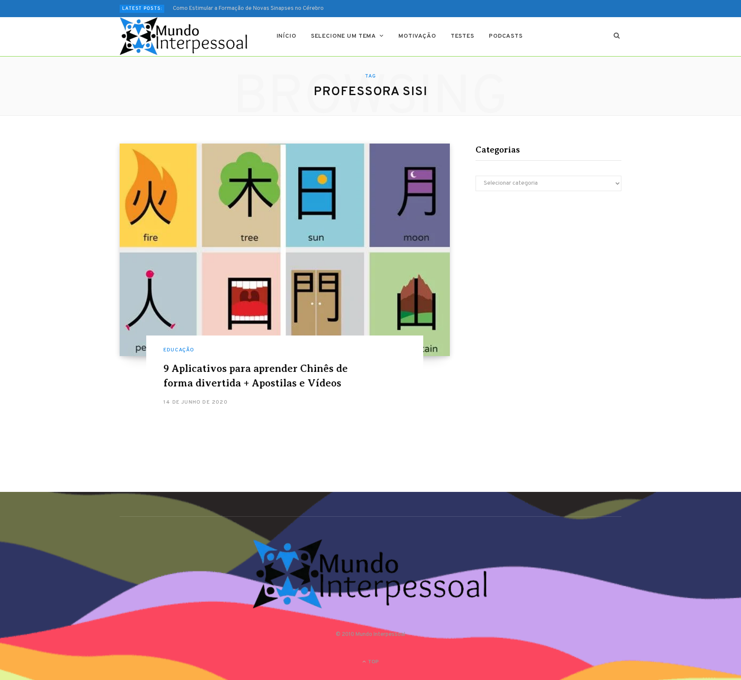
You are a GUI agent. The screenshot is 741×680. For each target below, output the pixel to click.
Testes (462, 36)
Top (373, 662)
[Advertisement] (548, 273)
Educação (179, 350)
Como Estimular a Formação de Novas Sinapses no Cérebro (248, 8)
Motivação (417, 36)
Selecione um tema (343, 36)
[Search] (617, 36)
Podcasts (506, 36)
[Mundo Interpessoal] (184, 36)
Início (286, 36)
